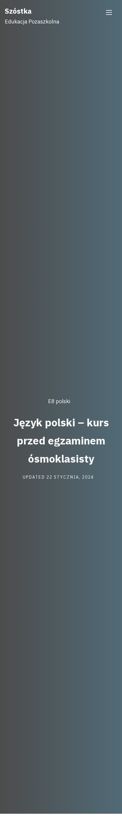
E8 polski (59, 401)
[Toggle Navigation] (109, 12)
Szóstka (18, 11)
